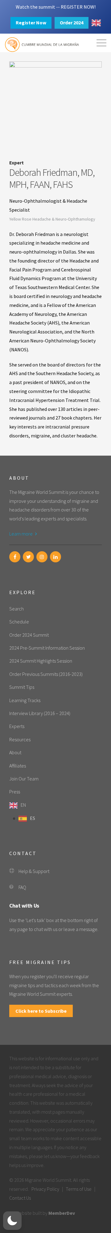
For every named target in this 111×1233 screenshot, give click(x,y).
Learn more (21, 534)
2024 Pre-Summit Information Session (47, 648)
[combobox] (96, 22)
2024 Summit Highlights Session (40, 661)
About (15, 752)
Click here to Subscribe (41, 1011)
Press (14, 791)
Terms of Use (79, 1189)
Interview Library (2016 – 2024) (39, 713)
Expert (16, 162)
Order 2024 (71, 22)
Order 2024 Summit (29, 635)
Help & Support (33, 871)
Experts (16, 726)
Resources (20, 739)
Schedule (19, 622)
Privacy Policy (45, 1189)
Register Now (31, 22)
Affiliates (17, 766)
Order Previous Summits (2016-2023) (46, 674)
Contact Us (20, 1198)
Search (16, 609)
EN (23, 805)
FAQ (22, 887)
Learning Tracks (24, 700)
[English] (96, 23)
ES (32, 818)
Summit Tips (21, 687)
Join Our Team (24, 779)
